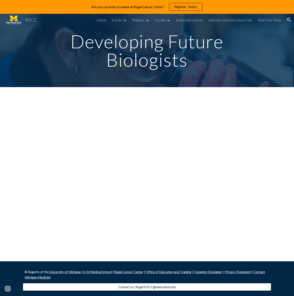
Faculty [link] (160, 20)
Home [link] (101, 20)
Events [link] (117, 20)
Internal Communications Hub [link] (230, 20)
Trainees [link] (138, 20)
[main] (147, 50)
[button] (289, 20)
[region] (147, 7)
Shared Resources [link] (189, 20)
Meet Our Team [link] (269, 20)
